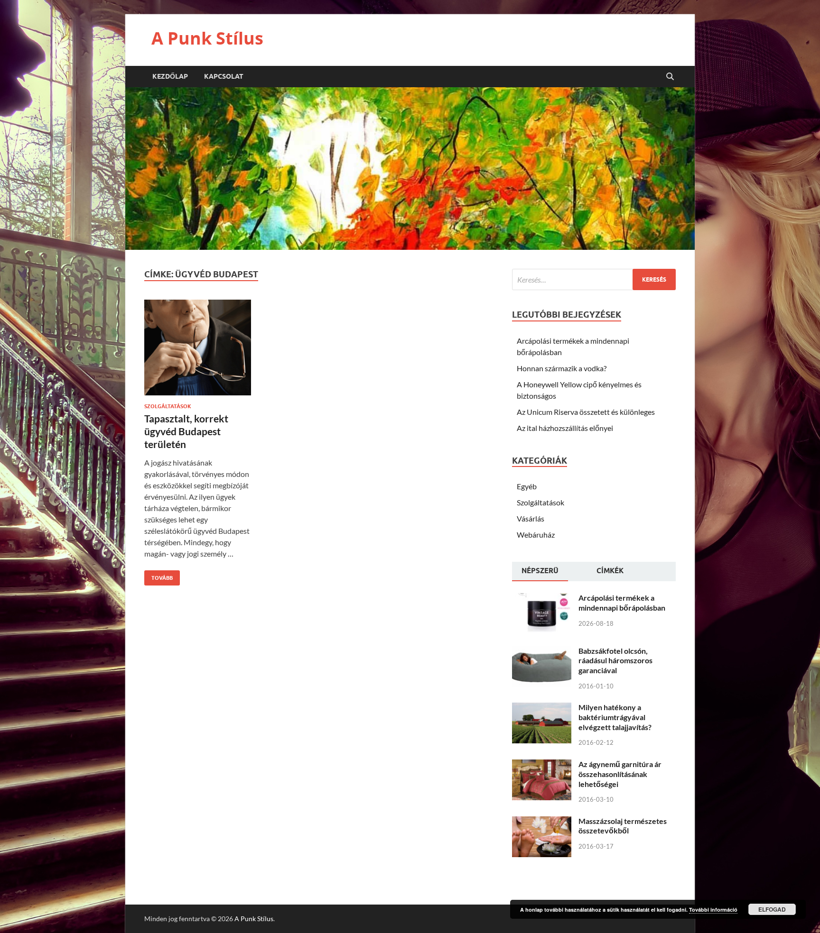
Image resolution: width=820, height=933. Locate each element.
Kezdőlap (170, 76)
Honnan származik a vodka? (561, 368)
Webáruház (536, 534)
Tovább (158, 575)
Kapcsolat (223, 76)
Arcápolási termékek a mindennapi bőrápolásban (621, 602)
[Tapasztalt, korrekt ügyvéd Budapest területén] (197, 351)
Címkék (610, 571)
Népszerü (540, 571)
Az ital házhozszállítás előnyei (565, 427)
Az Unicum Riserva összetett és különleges (586, 411)
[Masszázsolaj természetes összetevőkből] (541, 821)
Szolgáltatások (167, 406)
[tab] (540, 572)
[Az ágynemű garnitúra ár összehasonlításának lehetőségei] (541, 764)
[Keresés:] (594, 279)
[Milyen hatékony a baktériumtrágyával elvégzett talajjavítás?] (541, 708)
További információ (713, 909)
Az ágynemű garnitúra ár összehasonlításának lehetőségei (620, 773)
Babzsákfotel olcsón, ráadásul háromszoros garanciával (615, 660)
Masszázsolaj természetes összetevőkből (622, 825)
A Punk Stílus (207, 38)
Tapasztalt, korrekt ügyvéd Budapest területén (186, 431)
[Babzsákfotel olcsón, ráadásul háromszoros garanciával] (541, 651)
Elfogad (772, 909)
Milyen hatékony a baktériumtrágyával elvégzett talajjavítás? (615, 717)
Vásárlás (530, 518)
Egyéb (527, 486)
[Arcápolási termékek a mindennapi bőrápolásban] (541, 598)
